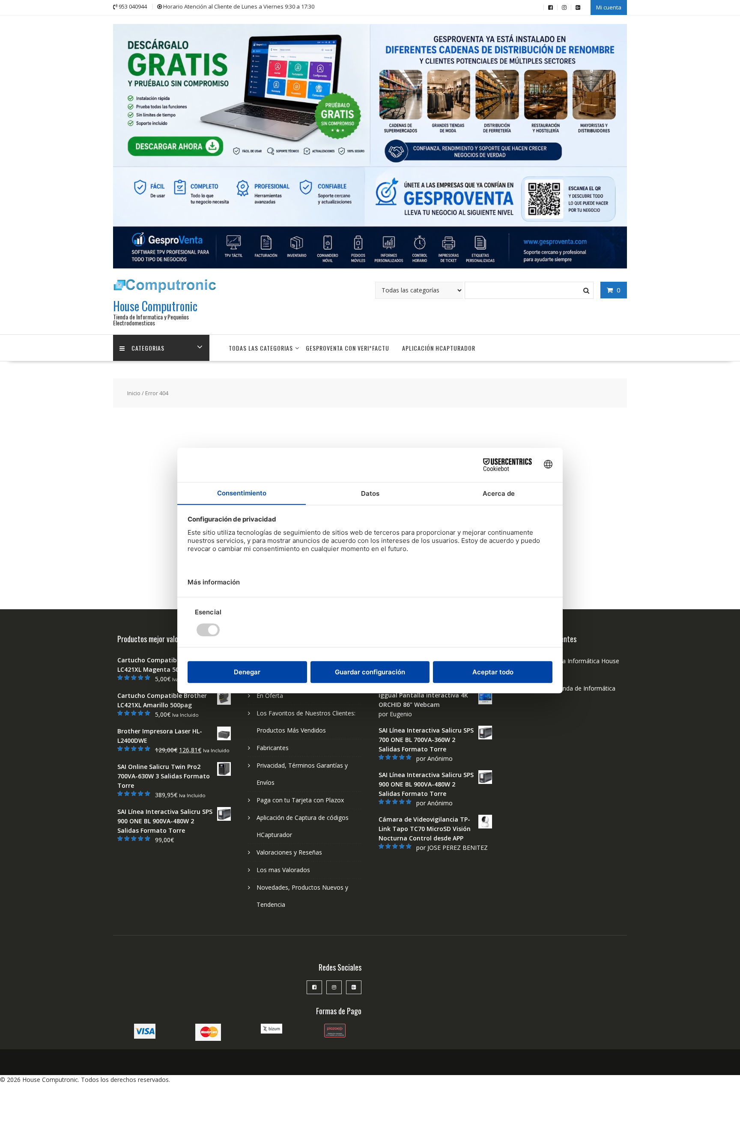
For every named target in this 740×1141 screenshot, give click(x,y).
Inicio (133, 393)
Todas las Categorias (261, 347)
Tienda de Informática (584, 688)
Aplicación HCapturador (438, 347)
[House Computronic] (370, 266)
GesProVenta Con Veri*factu (347, 347)
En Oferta (270, 695)
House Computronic (155, 306)
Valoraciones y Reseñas (289, 852)
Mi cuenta (608, 7)
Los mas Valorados (283, 870)
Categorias (147, 347)
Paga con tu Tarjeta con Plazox (300, 800)
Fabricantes (273, 748)
